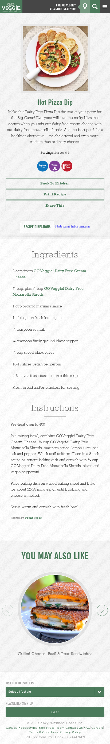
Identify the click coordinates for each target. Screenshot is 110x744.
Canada (11, 728)
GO (101, 20)
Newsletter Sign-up (19, 703)
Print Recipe (55, 194)
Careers (97, 728)
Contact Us (73, 728)
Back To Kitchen (55, 183)
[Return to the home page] (11, 10)
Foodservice (27, 728)
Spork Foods (33, 517)
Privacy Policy (70, 732)
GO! (55, 712)
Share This (55, 205)
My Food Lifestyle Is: (20, 683)
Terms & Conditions (43, 732)
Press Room (55, 728)
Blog (41, 728)
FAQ (87, 728)
